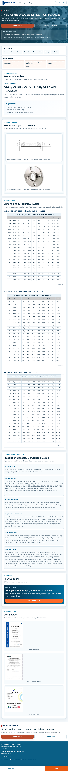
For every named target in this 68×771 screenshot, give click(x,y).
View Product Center (50, 26)
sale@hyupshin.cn (6, 753)
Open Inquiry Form (34, 600)
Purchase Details (37, 52)
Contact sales (50, 736)
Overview (6, 52)
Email (33, 768)
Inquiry (47, 52)
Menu (64, 3)
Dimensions (27, 52)
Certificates (55, 52)
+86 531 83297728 (6, 756)
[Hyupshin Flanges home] (9, 3)
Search (58, 3)
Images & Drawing (16, 52)
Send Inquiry (17, 26)
